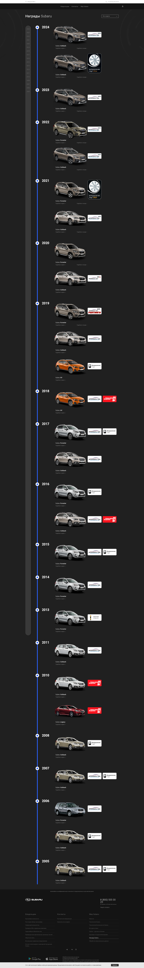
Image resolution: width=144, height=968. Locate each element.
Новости (91, 918)
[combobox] (110, 16)
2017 (28, 55)
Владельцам (65, 6)
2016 (28, 58)
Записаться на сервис (63, 922)
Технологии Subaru (94, 922)
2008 (28, 80)
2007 (28, 84)
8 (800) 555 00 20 (108, 900)
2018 (28, 51)
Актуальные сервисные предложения (36, 941)
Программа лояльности (32, 918)
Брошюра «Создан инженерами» (98, 934)
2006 (28, 88)
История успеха (93, 928)
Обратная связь (29, 937)
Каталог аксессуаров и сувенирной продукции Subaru (38, 945)
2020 (28, 43)
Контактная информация (64, 918)
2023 (28, 32)
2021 (28, 40)
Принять (114, 965)
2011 (28, 73)
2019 (28, 47)
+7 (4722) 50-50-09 (113, 1)
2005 (28, 91)
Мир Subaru (84, 6)
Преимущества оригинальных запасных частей (38, 934)
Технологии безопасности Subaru (98, 925)
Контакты (75, 6)
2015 (28, 62)
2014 (28, 66)
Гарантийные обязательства (33, 931)
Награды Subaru (93, 937)
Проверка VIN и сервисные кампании (35, 928)
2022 (28, 36)
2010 (28, 77)
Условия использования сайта (70, 958)
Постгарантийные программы (33, 922)
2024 (28, 29)
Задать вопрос (105, 907)
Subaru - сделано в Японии (96, 931)
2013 (28, 69)
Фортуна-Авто (31, 1)
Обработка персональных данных (99, 941)
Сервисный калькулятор (32, 925)
